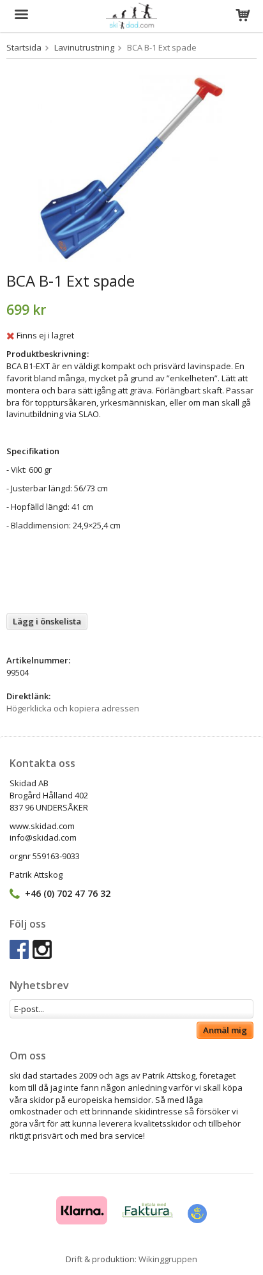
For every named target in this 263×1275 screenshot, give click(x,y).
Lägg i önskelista (47, 621)
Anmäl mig (225, 1030)
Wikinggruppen (168, 1259)
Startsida (23, 47)
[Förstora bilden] (131, 167)
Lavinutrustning (84, 47)
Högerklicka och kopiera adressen (72, 708)
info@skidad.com (43, 837)
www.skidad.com (42, 826)
